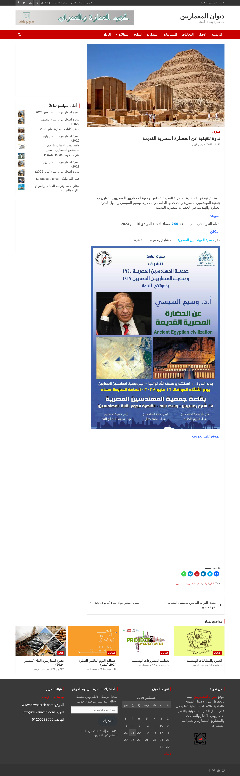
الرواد (107, 34)
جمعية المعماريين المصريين (189, 583)
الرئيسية (216, 34)
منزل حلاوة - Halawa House (61, 155)
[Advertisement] (155, 171)
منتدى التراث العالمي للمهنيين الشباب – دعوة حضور (190, 605)
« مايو (167, 754)
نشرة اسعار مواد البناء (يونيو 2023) (57, 112)
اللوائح (138, 34)
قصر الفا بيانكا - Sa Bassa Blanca (58, 179)
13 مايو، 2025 (215, 665)
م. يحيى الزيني (198, 144)
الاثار (212, 583)
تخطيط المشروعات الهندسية (150, 661)
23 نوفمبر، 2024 (161, 665)
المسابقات (170, 34)
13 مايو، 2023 (213, 144)
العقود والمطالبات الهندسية (204, 661)
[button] (155, 337)
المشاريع (152, 34)
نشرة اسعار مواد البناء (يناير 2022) (57, 171)
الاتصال (44, 2)
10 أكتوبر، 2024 (108, 669)
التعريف (89, 2)
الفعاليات (188, 34)
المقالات (123, 34)
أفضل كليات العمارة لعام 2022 (60, 129)
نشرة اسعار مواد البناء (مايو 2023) (117, 603)
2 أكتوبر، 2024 (57, 669)
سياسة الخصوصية (59, 2)
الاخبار (203, 34)
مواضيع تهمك (213, 621)
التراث (206, 583)
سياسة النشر (76, 2)
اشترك (108, 721)
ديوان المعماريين (202, 16)
